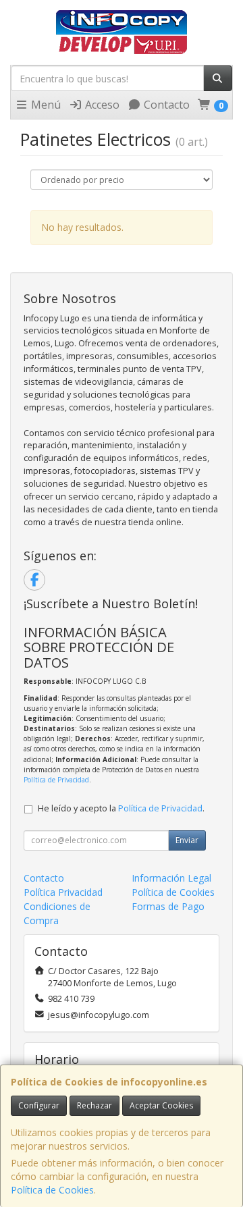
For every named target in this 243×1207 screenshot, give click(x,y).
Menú (44, 104)
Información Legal (171, 877)
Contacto (165, 104)
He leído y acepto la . (121, 808)
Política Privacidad (63, 892)
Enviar (187, 840)
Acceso (100, 104)
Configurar (38, 1105)
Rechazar (94, 1105)
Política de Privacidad (56, 779)
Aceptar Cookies (161, 1105)
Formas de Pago (168, 906)
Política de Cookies (52, 1189)
